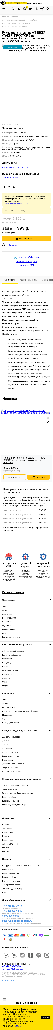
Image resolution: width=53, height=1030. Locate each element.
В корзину (40, 477)
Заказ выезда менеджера (13, 888)
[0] (24, 9)
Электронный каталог (11, 884)
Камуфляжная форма (11, 637)
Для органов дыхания (11, 736)
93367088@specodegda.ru (17, 920)
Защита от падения (10, 756)
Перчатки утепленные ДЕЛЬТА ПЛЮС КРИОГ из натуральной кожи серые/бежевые (24, 460)
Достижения (7, 828)
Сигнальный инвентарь (12, 771)
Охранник (6, 681)
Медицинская (8, 715)
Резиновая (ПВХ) (9, 707)
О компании (8, 818)
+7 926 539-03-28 (11, 966)
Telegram (6, 968)
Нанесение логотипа (11, 881)
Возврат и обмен (9, 877)
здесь (18, 1025)
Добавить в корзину (28, 239)
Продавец (6, 662)
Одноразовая (8, 625)
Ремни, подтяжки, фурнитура (14, 804)
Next (49, 440)
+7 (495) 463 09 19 (34, 3)
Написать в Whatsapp (28, 257)
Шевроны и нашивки (10, 800)
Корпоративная (8, 629)
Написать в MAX (26, 265)
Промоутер (7, 674)
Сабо (4, 719)
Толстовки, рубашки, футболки (15, 785)
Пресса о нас (7, 832)
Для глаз (5, 744)
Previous (3, 440)
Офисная (6, 633)
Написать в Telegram (26, 261)
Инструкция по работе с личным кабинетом (20, 865)
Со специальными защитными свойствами (20, 711)
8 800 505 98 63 (10, 915)
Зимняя (5, 606)
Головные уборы (9, 797)
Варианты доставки (10, 873)
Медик (5, 685)
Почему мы (6, 824)
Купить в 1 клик (14, 477)
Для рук (5, 740)
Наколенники (7, 759)
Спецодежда (8, 599)
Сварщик (6, 678)
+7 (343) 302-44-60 (12, 910)
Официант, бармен (10, 670)
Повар (5, 666)
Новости (5, 836)
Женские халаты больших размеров (17, 793)
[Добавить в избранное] (47, 413)
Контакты (6, 851)
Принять (45, 1017)
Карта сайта (8, 980)
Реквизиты (6, 847)
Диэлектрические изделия (13, 763)
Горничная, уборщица (11, 655)
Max (21, 968)
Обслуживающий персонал (13, 651)
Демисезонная (8, 614)
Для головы (7, 748)
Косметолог (7, 658)
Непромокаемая (9, 617)
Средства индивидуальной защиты (20, 730)
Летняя (5, 610)
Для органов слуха (10, 752)
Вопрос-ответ (8, 840)
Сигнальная (7, 621)
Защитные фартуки (10, 767)
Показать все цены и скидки (16, 203)
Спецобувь (8, 693)
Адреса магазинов (10, 843)
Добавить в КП (13, 244)
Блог (4, 892)
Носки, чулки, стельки (11, 722)
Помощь (6, 859)
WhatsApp (15, 968)
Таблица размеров (10, 177)
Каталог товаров (13, 592)
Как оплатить (7, 869)
